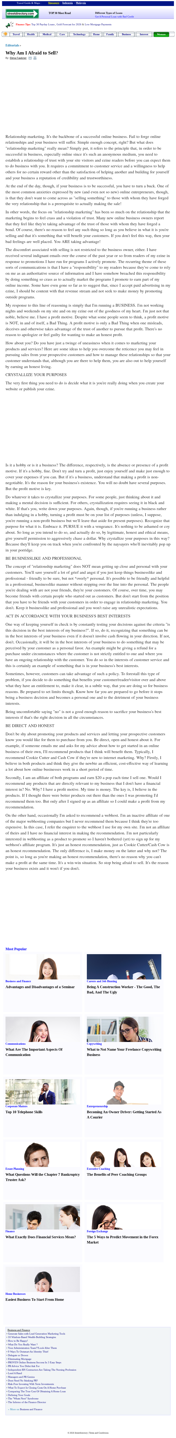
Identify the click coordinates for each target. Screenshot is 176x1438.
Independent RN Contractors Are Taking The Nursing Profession (42, 1369)
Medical (47, 34)
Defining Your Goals (19, 1395)
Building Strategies (46, 1337)
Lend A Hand (15, 1373)
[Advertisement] (42, 97)
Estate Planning (15, 1168)
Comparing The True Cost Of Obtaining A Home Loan (37, 1391)
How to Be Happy (17, 1340)
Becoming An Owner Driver (109, 1112)
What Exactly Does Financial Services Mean (40, 1237)
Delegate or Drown (18, 1355)
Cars (62, 34)
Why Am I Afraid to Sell (31, 53)
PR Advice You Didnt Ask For (24, 1366)
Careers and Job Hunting (102, 981)
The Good (144, 987)
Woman (161, 34)
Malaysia (81, 2)
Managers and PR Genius (21, 1376)
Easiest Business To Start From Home (35, 1299)
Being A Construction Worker (110, 987)
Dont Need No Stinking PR (22, 1380)
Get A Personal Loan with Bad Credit (114, 16)
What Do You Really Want (22, 1344)
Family (110, 34)
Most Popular (16, 949)
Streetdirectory (81, 1433)
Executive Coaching (98, 1168)
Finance (10, 1231)
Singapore (53, 2)
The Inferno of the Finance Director (27, 1402)
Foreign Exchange (97, 1231)
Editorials (12, 45)
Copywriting (94, 1043)
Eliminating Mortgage (19, 1359)
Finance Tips (23, 24)
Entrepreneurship (97, 1106)
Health (31, 34)
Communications (16, 1043)
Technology (79, 34)
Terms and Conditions (99, 1433)
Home (96, 34)
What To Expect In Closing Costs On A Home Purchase (37, 1387)
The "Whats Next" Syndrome (23, 1398)
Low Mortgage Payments (98, 24)
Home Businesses (16, 1293)
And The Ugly (106, 992)
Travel (16, 34)
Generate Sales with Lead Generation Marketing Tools (36, 1333)
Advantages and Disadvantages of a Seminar (40, 987)
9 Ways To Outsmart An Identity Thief (28, 1351)
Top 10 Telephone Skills (24, 1112)
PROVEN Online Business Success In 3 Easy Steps (34, 1362)
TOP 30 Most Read (60, 13)
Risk (10, 1384)
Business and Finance (18, 981)
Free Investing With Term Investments (34, 1384)
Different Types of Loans (108, 12)
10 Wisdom (14, 1337)
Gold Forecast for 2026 (69, 24)
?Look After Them (47, 1348)
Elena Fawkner (18, 58)
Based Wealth (28, 1337)
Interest (144, 34)
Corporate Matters (17, 1106)
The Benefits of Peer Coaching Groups (117, 1174)
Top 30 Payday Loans (43, 24)
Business (126, 34)
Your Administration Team (22, 1348)
